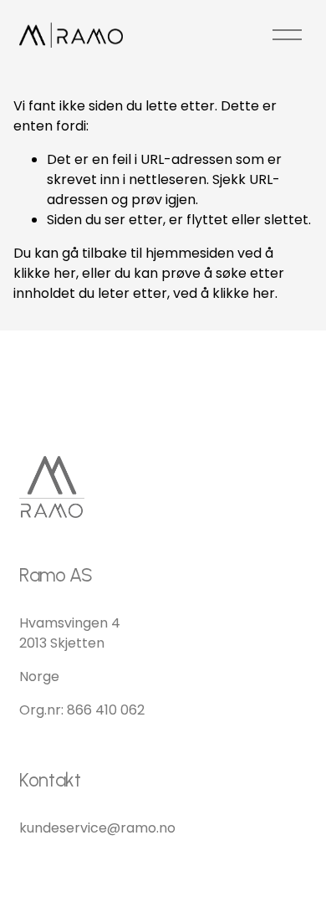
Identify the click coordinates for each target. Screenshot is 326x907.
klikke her (44, 273)
